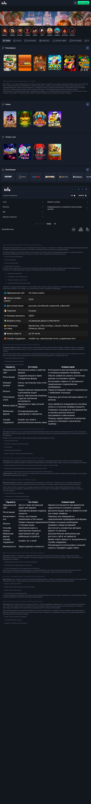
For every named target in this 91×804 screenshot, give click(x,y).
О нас (4, 202)
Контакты (6, 207)
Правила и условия (53, 202)
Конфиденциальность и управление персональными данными (64, 208)
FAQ (4, 212)
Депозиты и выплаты (10, 217)
